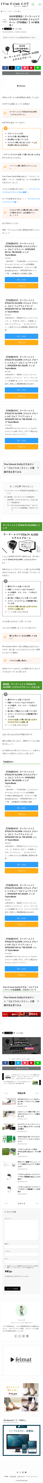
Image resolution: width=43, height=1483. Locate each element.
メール (7, 1251)
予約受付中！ (16, 502)
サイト (6, 1259)
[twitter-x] (19, 1336)
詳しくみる (21, 279)
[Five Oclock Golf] (15, 4)
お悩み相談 (13, 1476)
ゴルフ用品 (8, 29)
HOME (6, 1476)
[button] (5, 68)
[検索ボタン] (33, 4)
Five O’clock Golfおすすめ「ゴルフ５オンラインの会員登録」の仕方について (25, 507)
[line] (27, 1336)
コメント (7, 1218)
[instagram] (23, 1336)
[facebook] (15, 1336)
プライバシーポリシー (32, 1476)
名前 (6, 1244)
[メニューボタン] (39, 4)
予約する (21, 286)
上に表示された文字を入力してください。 (17, 1276)
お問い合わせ (21, 1476)
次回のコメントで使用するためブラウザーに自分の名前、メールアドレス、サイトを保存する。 (23, 1266)
